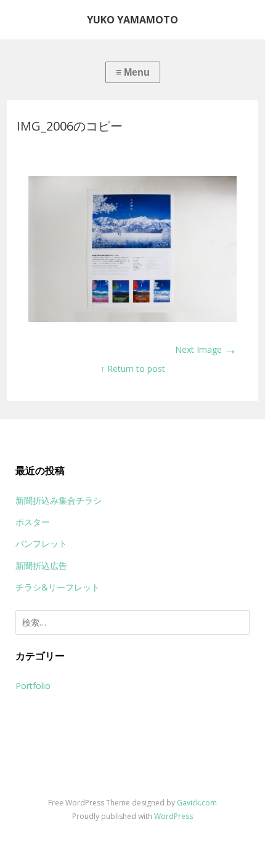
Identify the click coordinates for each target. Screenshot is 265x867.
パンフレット (41, 543)
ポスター (32, 522)
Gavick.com (197, 802)
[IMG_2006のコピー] (132, 319)
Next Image (206, 349)
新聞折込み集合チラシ (58, 500)
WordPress (173, 816)
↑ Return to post (132, 368)
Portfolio (33, 686)
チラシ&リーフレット (57, 587)
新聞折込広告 (41, 565)
